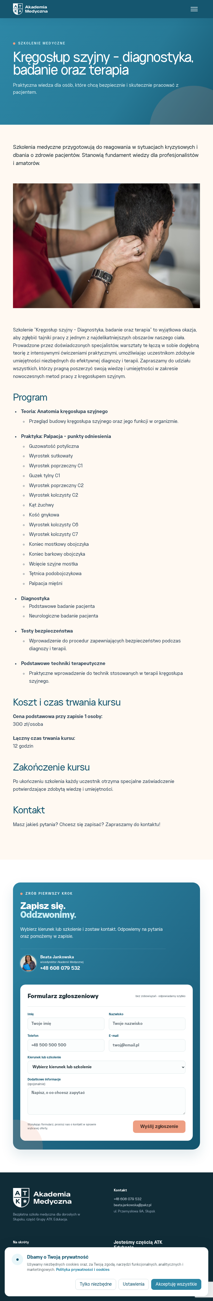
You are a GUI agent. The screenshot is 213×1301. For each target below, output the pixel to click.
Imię (31, 1014)
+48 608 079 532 (60, 968)
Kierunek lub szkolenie (44, 1057)
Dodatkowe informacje (44, 1082)
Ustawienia (133, 1284)
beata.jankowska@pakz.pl (132, 1205)
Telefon (33, 1035)
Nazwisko (116, 1014)
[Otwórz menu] (194, 9)
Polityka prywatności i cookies (83, 1270)
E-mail (113, 1035)
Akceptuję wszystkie (176, 1284)
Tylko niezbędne (96, 1284)
